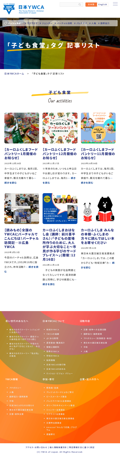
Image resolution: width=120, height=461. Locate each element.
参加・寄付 (48, 379)
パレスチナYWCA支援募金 (58, 401)
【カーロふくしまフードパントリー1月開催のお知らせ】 (21, 153)
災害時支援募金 (53, 422)
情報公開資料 (52, 347)
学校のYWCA (52, 355)
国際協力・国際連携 (93, 334)
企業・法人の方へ (89, 379)
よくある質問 (52, 338)
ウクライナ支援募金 (55, 414)
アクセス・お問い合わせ (36, 447)
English (102, 4)
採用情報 (50, 360)
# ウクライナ (31, 23)
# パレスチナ (80, 23)
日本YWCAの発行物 (56, 364)
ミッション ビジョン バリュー (59, 373)
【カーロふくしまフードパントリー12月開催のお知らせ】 (60, 153)
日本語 (91, 4)
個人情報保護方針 (58, 447)
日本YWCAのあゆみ (56, 369)
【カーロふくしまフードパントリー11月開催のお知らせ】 (98, 153)
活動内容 (85, 321)
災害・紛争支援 (16, 414)
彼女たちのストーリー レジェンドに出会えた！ (24, 331)
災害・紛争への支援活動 (95, 329)
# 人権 (92, 23)
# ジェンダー (46, 23)
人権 (86, 351)
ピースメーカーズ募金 (56, 396)
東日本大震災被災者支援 (95, 342)
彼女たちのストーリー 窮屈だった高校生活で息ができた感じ (23, 338)
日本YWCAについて (54, 321)
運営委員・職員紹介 (55, 342)
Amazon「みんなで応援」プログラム (61, 428)
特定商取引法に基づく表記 (81, 447)
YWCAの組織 (52, 334)
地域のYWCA (52, 329)
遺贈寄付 (50, 434)
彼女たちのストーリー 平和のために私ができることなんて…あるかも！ (24, 346)
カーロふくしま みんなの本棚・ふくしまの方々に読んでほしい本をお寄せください (98, 236)
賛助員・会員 (52, 387)
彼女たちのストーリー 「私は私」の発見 (24, 354)
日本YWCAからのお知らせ (21, 405)
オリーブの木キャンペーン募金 (60, 405)
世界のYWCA (52, 351)
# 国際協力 (104, 23)
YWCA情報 (12, 379)
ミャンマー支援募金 (55, 409)
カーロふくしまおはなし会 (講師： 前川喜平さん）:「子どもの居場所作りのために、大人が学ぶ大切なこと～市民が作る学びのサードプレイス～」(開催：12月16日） (59, 244)
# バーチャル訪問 (63, 23)
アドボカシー (15, 387)
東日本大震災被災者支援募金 (60, 418)
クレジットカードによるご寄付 (60, 392)
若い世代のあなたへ (17, 321)
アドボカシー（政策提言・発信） (98, 338)
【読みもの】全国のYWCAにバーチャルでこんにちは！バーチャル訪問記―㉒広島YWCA (21, 238)
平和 (86, 347)
